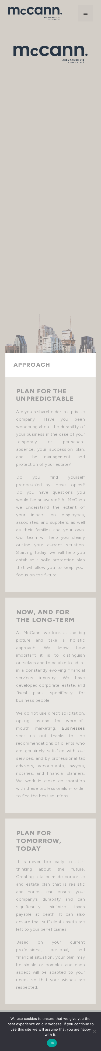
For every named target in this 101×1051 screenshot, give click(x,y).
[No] (94, 1031)
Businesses (73, 728)
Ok (52, 1043)
